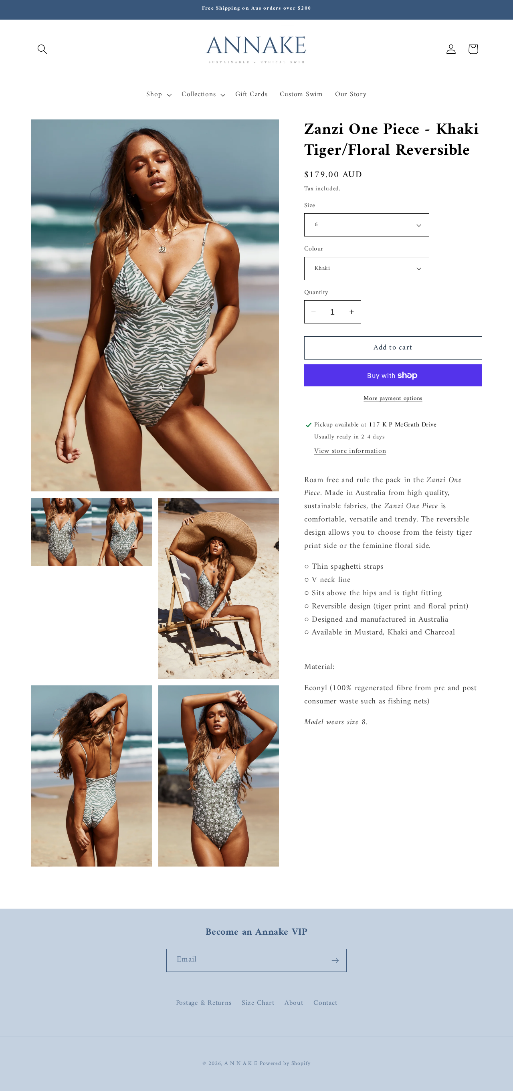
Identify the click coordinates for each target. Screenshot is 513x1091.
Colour (313, 249)
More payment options (393, 398)
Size (309, 205)
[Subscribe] (335, 960)
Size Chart (258, 1002)
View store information (350, 451)
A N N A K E (242, 1064)
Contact (325, 1002)
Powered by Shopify (285, 1064)
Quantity (316, 292)
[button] (42, 49)
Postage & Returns (204, 1003)
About (294, 1002)
